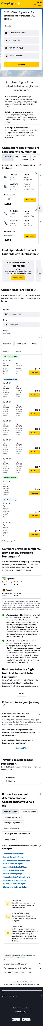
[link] (18, 277)
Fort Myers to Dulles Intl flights (14, 880)
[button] (11, 19)
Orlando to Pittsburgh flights (13, 870)
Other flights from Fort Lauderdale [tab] (17, 834)
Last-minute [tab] (25, 158)
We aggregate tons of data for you (17, 968)
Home (12, 982)
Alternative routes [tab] (11, 812)
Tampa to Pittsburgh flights (13, 874)
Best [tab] (16, 157)
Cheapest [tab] (7, 157)
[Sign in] (35, 4)
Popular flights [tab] (9, 839)
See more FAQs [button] (21, 748)
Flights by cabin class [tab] (12, 817)
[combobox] (10, 26)
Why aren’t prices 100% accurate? (17, 972)
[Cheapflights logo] (8, 4)
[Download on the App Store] (26, 1020)
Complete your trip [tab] (29, 812)
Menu (39, 2)
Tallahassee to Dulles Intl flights (15, 887)
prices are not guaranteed (17, 957)
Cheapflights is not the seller (15, 964)
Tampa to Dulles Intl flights (13, 857)
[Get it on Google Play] (16, 1020)
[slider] (40, 336)
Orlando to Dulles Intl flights (13, 854)
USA (18, 982)
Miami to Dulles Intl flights (13, 864)
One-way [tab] (35, 158)
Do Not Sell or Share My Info (21, 1008)
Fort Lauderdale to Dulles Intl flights (16, 860)
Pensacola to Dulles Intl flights (14, 884)
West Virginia (26, 982)
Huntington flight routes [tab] (13, 823)
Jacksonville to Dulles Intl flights (15, 867)
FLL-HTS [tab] (21, 694)
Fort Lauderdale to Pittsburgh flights (16, 877)
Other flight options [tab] (11, 828)
